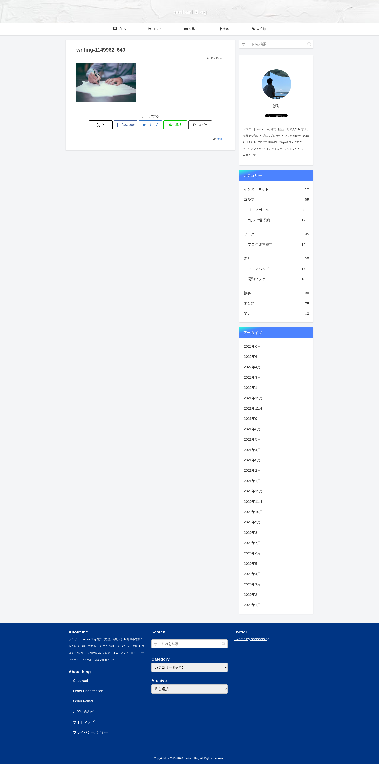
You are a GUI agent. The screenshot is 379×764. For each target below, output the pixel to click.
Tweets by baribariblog (251, 639)
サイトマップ (83, 722)
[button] (200, 124)
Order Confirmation (88, 691)
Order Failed (83, 701)
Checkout (80, 681)
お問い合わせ (83, 712)
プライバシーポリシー (91, 732)
